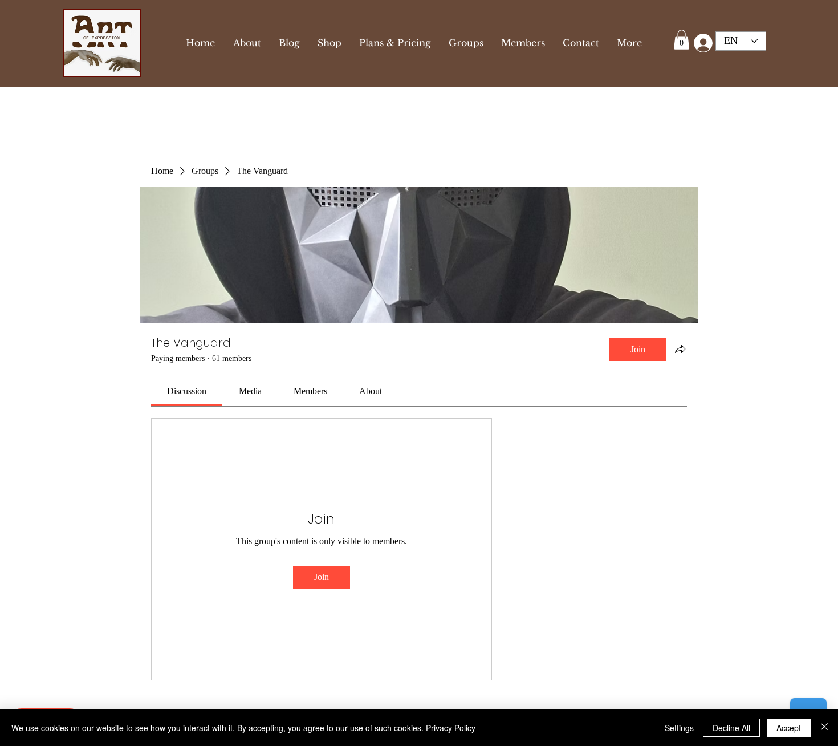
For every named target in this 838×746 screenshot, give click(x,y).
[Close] (824, 728)
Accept (788, 727)
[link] (186, 391)
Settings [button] (679, 727)
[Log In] (700, 43)
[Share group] (680, 349)
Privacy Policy (450, 727)
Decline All (731, 727)
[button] (681, 40)
